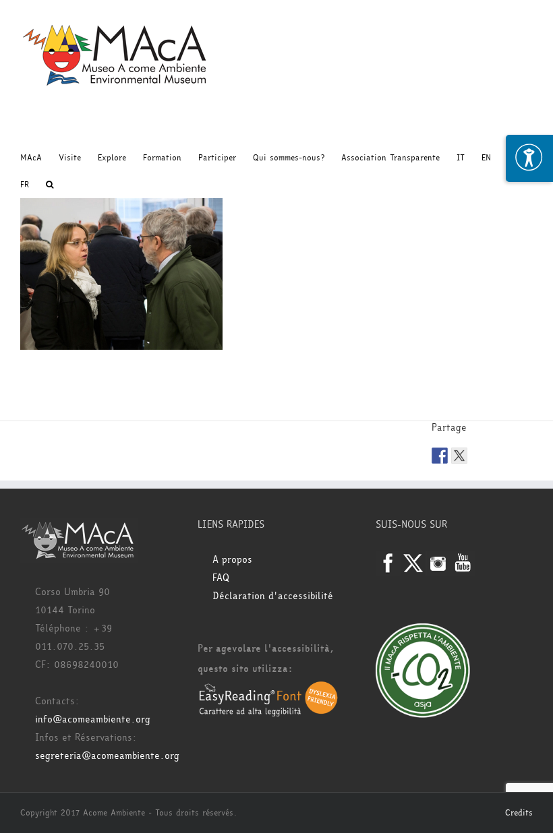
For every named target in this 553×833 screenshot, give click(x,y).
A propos (232, 560)
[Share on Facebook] (440, 456)
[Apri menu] (529, 158)
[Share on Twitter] (459, 456)
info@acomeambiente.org (92, 719)
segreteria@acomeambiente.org (107, 756)
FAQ (220, 578)
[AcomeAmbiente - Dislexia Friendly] (268, 689)
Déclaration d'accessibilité (272, 596)
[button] (49, 184)
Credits (519, 813)
